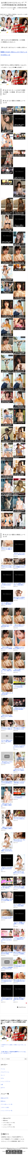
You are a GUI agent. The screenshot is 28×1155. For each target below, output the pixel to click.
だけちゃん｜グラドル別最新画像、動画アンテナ (12, 1141)
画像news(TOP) (4, 1098)
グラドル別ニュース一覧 (6, 1104)
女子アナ (3, 1087)
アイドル (3, 1069)
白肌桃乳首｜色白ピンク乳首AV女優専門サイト (12, 1137)
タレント (3, 1075)
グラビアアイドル (22, 1007)
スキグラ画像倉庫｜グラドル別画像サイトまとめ (12, 1139)
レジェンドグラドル (5, 1081)
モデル (2, 1078)
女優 (2, 1084)
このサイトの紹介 (5, 1107)
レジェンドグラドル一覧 (6, 1110)
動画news (3, 1101)
